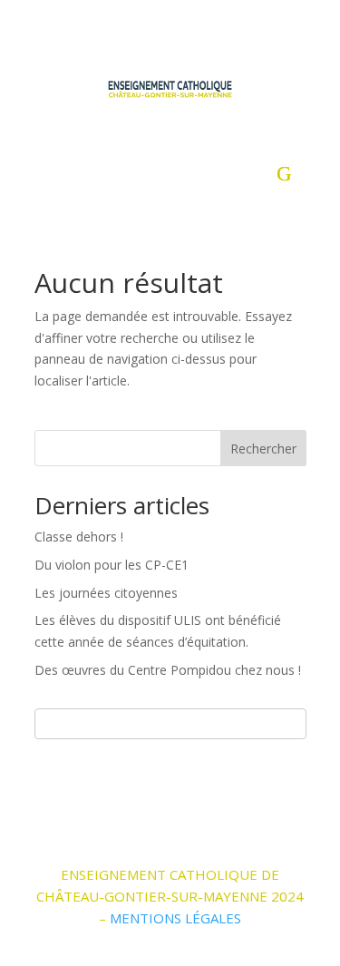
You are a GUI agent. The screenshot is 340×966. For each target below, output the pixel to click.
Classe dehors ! (78, 536)
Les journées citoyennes (106, 592)
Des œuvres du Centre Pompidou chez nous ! (167, 669)
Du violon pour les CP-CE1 (111, 564)
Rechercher (263, 448)
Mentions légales (175, 918)
